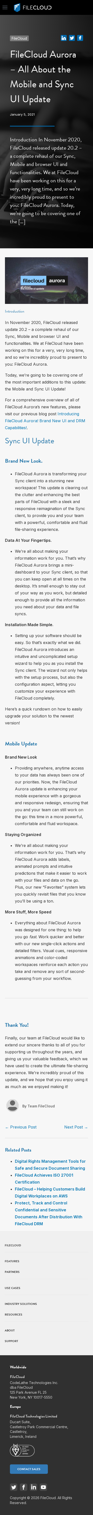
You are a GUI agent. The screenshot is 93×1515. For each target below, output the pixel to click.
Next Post (76, 1127)
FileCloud (19, 38)
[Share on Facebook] (80, 37)
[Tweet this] (72, 37)
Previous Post (20, 1127)
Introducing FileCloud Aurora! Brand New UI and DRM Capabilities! (45, 420)
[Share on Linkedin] (64, 37)
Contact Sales (28, 1469)
